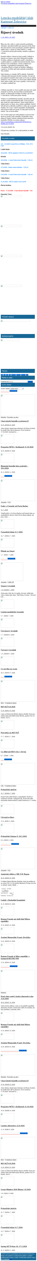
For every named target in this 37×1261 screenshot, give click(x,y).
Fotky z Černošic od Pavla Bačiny (14, 506)
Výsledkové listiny (11, 703)
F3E (10, 375)
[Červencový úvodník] (7, 627)
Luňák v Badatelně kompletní (13, 900)
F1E (2, 375)
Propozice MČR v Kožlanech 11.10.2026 (17, 447)
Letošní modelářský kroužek (12, 612)
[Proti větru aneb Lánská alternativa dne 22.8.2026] (18, 991)
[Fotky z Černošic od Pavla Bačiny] (18, 500)
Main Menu (4, 26)
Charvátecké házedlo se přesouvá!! (15, 421)
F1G (4, 375)
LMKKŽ (23, 375)
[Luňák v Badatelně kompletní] (7, 896)
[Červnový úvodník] (7, 646)
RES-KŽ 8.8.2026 (8, 707)
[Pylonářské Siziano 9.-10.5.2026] (7, 832)
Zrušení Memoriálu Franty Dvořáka (15, 937)
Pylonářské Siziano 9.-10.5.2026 (14, 836)
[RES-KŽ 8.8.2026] (18, 701)
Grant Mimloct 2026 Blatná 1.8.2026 (16, 1189)
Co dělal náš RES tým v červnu (13, 752)
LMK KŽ (11, 27)
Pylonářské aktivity (9, 790)
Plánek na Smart (8, 551)
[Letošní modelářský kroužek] (7, 608)
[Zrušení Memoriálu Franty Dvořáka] (7, 933)
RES (27, 375)
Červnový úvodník (8, 650)
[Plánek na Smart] (7, 547)
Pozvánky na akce (12, 417)
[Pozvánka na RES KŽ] (7, 729)
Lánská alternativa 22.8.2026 (13, 1126)
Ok (11, 1259)
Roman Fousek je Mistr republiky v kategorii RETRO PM (15, 957)
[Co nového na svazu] (7, 665)
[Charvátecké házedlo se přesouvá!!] (18, 415)
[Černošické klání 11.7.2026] (7, 528)
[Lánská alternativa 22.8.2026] (7, 1122)
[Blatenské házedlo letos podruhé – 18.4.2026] (7, 462)
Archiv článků (5, 388)
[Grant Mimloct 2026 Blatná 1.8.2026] (7, 1185)
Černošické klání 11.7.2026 (12, 532)
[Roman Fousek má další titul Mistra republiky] (7, 915)
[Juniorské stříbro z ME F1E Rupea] (18, 868)
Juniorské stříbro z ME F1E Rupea (15, 874)
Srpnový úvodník (8, 586)
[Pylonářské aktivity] (18, 784)
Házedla (18, 375)
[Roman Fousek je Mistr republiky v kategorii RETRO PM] (7, 952)
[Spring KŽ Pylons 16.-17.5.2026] (7, 1242)
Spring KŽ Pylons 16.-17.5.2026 (14, 1246)
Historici (13, 375)
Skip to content (5, 1)
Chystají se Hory (7, 817)
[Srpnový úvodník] (12, 580)
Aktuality (4, 27)
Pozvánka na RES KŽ (10, 733)
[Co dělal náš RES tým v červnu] (7, 748)
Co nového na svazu (9, 669)
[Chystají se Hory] (7, 813)
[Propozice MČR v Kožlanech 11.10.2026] (7, 443)
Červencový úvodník (9, 631)
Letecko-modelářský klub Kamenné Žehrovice (17, 19)
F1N (7, 375)
